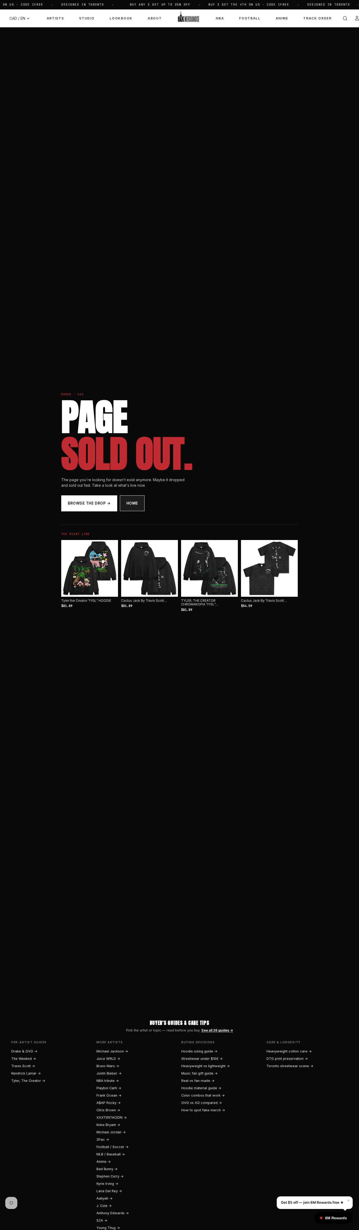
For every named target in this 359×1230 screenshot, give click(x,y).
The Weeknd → (23, 1059)
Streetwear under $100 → (202, 1059)
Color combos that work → (203, 1095)
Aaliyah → (104, 1198)
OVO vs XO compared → (201, 1103)
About (155, 18)
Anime (282, 18)
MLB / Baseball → (110, 1154)
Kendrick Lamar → (26, 1073)
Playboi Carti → (108, 1088)
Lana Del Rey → (109, 1191)
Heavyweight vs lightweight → (205, 1066)
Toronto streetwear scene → (289, 1066)
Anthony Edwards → (112, 1213)
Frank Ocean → (108, 1095)
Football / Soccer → (112, 1147)
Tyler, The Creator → (28, 1081)
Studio (86, 18)
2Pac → (102, 1139)
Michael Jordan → (111, 1132)
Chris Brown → (108, 1110)
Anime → (103, 1162)
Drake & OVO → (24, 1051)
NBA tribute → (107, 1081)
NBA (220, 18)
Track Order (317, 18)
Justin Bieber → (108, 1073)
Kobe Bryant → (108, 1125)
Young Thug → (108, 1228)
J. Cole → (104, 1206)
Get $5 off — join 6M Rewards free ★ (312, 1202)
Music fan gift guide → (199, 1073)
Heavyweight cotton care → (289, 1051)
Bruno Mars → (107, 1066)
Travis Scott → (23, 1066)
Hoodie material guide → (201, 1088)
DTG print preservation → (287, 1059)
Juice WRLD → (108, 1059)
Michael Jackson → (112, 1051)
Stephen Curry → (110, 1176)
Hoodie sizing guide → (199, 1051)
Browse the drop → (89, 503)
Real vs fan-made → (197, 1081)
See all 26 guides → (217, 1030)
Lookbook (121, 18)
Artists (55, 18)
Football (249, 18)
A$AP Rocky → (108, 1103)
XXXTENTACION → (111, 1117)
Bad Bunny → (106, 1169)
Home (132, 503)
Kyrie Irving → (107, 1184)
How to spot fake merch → (203, 1110)
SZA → (101, 1220)
